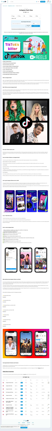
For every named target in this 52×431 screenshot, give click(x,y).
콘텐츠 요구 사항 (14, 18)
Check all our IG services (8, 371)
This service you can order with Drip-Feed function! (18, 29)
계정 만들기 (23, 422)
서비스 (7, 1)
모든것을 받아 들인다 (24, 427)
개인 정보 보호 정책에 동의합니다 (21, 424)
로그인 (19, 422)
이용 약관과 (28, 424)
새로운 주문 (42, 1)
